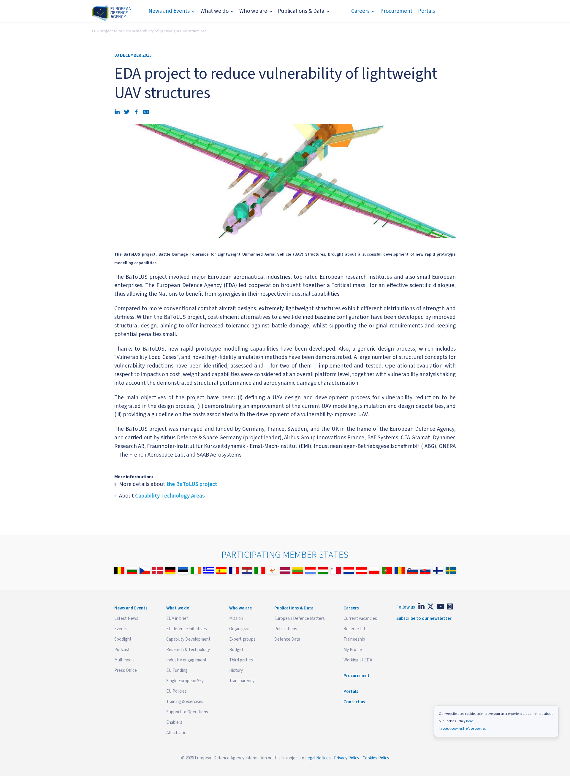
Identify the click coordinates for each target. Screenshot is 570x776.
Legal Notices (318, 758)
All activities (177, 733)
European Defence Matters (299, 618)
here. (470, 721)
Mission (236, 618)
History (236, 670)
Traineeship (354, 639)
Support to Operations (187, 712)
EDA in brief (177, 618)
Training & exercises (184, 702)
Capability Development (188, 639)
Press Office (125, 670)
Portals (426, 11)
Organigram (240, 629)
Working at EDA (357, 660)
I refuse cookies (474, 728)
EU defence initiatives (186, 629)
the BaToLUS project (192, 484)
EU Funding (177, 670)
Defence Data (287, 639)
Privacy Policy (346, 758)
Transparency (241, 681)
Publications (285, 629)
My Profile (352, 650)
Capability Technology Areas (170, 496)
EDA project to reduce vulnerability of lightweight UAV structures (149, 31)
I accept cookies (451, 728)
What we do (214, 11)
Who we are (253, 11)
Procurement (396, 11)
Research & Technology (188, 650)
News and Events (169, 11)
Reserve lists (355, 629)
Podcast (122, 650)
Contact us (354, 702)
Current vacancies (360, 618)
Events (120, 629)
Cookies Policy (375, 758)
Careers (360, 11)
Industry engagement (186, 660)
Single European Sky (185, 681)
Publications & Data (301, 11)
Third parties (241, 660)
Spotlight (123, 639)
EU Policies (176, 691)
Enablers (174, 722)
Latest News (126, 618)
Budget (236, 650)
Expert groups (242, 639)
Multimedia (124, 660)
